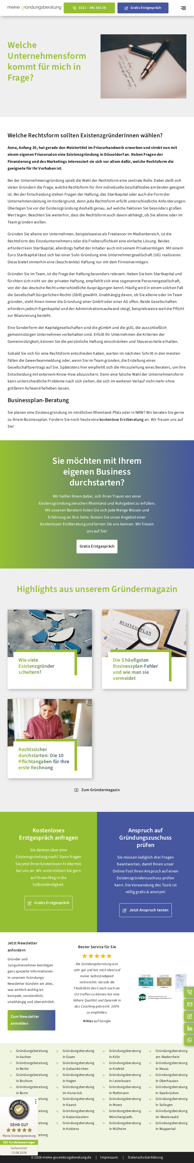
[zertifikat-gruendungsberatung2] (181, 976)
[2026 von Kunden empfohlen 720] (164, 976)
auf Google (102, 1021)
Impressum (109, 1157)
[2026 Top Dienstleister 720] (146, 976)
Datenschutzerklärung (145, 1157)
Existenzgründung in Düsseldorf (95, 154)
